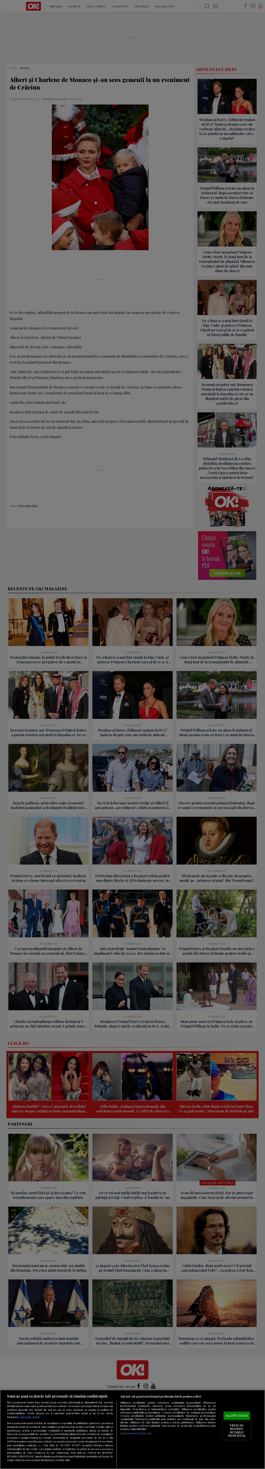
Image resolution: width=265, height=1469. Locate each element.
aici (40, 1445)
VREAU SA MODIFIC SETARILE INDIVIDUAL (237, 1431)
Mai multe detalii (30, 1416)
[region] (132, 1429)
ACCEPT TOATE (237, 1416)
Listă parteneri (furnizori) (135, 1433)
